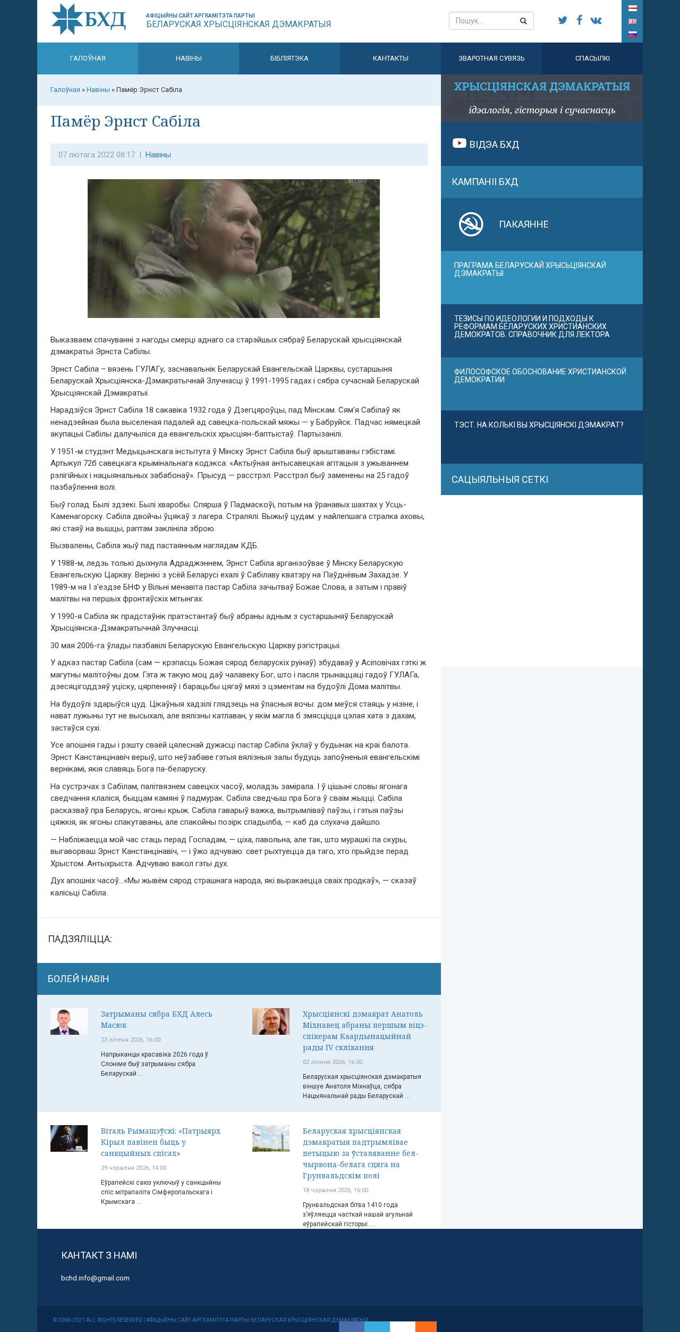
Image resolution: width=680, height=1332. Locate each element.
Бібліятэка (289, 58)
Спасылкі (592, 58)
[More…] (420, 1326)
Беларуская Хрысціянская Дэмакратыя (239, 21)
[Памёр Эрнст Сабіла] (239, 253)
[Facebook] (351, 1326)
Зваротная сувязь (491, 58)
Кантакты (391, 58)
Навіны (189, 58)
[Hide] (431, 1326)
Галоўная (88, 58)
